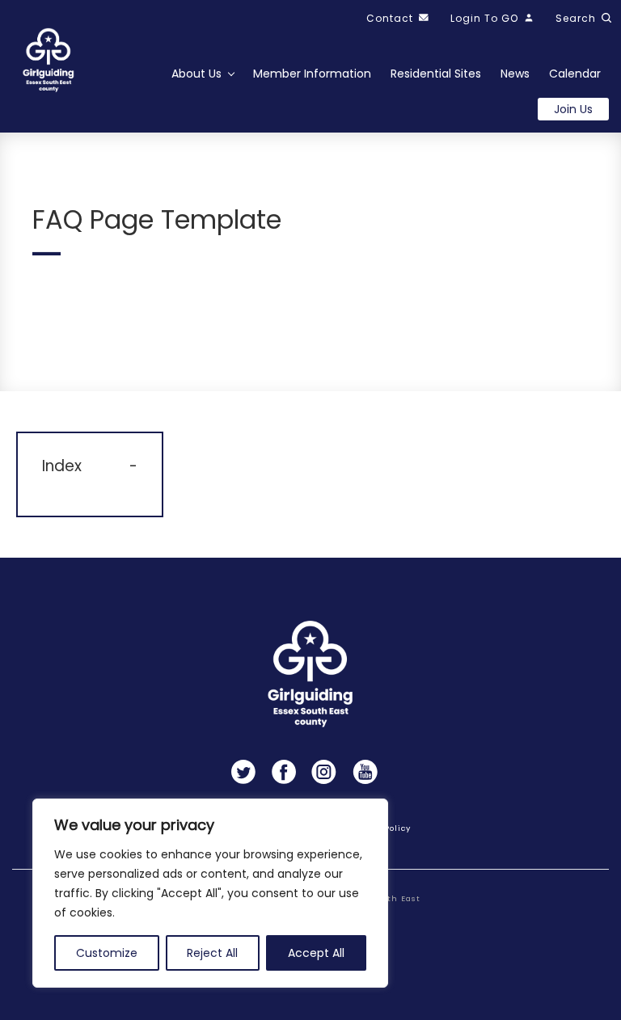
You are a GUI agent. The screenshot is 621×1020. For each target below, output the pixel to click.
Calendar (575, 73)
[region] (210, 893)
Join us (573, 109)
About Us (196, 73)
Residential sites (436, 73)
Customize (106, 953)
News (515, 73)
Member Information (312, 73)
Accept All (316, 953)
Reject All (212, 953)
